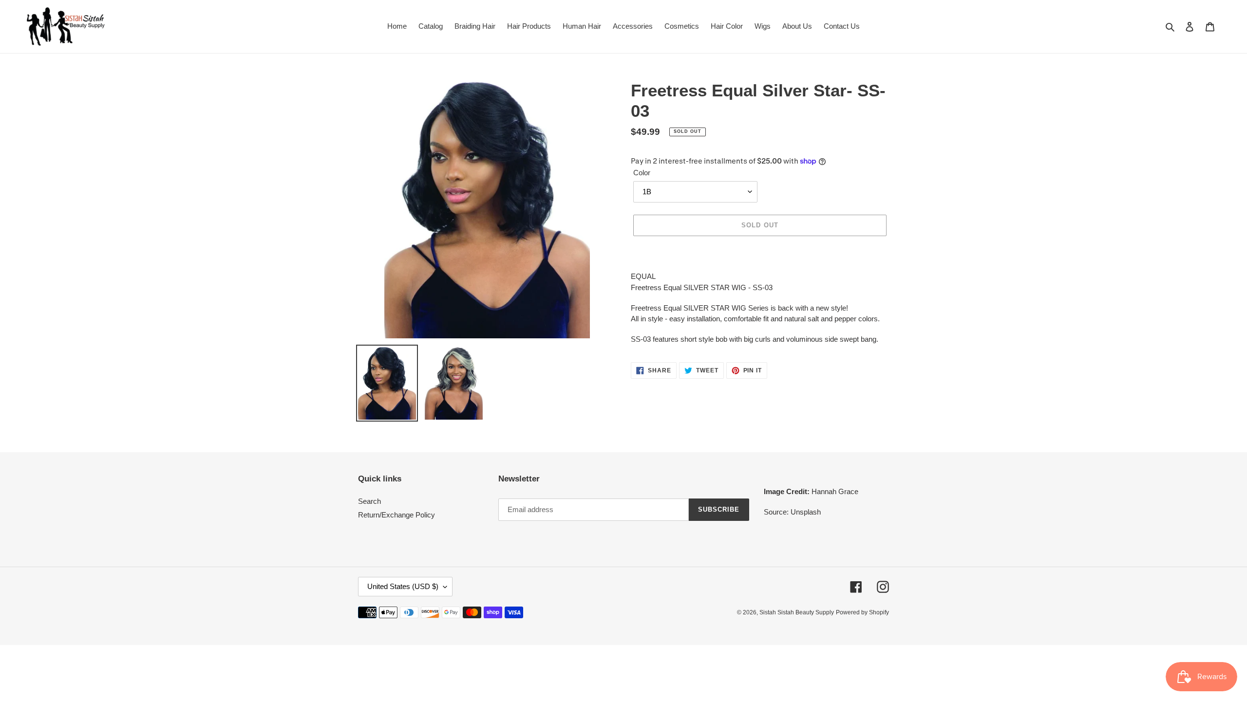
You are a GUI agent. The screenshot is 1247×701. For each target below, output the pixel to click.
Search (369, 501)
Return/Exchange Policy (396, 515)
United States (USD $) (402, 586)
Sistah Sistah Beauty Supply (796, 612)
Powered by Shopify (862, 612)
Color (641, 172)
